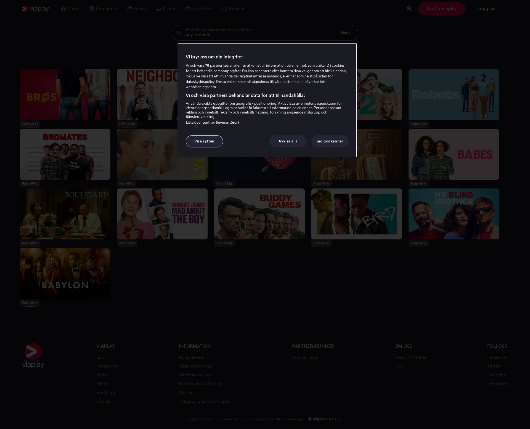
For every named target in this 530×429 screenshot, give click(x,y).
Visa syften (204, 141)
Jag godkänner (330, 141)
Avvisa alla (288, 141)
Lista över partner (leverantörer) (212, 122)
